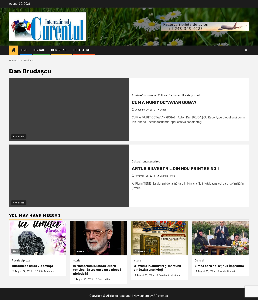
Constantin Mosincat (170, 275)
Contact (39, 50)
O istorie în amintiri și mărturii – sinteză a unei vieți (158, 268)
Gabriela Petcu (167, 176)
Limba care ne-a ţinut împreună (219, 266)
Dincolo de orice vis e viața (32, 266)
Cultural (162, 95)
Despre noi (59, 50)
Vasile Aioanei (227, 271)
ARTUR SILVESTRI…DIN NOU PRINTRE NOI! (175, 168)
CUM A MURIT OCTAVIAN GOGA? (164, 102)
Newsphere (141, 296)
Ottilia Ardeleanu (45, 271)
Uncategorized (191, 95)
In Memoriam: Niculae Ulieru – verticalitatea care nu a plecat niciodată (97, 270)
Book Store (81, 50)
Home (23, 50)
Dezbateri (175, 95)
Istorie (76, 260)
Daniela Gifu (104, 279)
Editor (163, 109)
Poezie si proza (21, 260)
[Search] (246, 50)
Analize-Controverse (144, 95)
